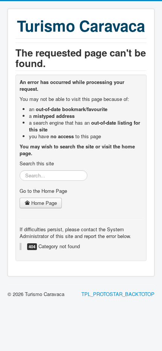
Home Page (43, 202)
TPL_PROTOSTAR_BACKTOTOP (117, 294)
